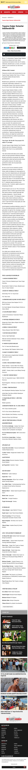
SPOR (2, 735)
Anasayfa (4, 17)
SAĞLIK (3, 737)
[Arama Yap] (25, 2)
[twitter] (7, 48)
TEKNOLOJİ (16, 737)
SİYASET (16, 734)
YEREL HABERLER (18, 730)
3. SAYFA (16, 735)
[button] (27, 12)
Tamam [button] (14, 767)
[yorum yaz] (14, 48)
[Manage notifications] (24, 767)
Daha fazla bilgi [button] (14, 764)
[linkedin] (8, 48)
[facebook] (5, 48)
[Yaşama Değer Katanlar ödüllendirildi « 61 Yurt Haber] (14, 7)
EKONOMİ (3, 732)
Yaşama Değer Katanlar (8, 606)
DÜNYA (14, 12)
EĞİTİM (15, 732)
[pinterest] (10, 48)
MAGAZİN (10, 17)
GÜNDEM (20, 12)
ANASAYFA (7, 12)
